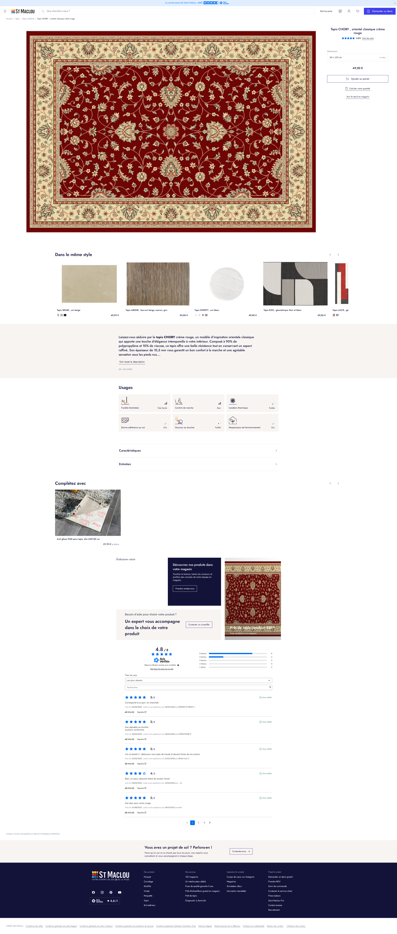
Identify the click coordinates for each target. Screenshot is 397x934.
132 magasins (191, 876)
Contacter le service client (280, 891)
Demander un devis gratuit (280, 876)
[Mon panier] (357, 11)
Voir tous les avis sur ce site (161, 669)
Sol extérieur (149, 905)
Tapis (146, 900)
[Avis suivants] (209, 823)
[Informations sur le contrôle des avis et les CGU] (178, 665)
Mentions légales (205, 926)
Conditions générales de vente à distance (96, 926)
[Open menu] (4, 11)
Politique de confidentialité (253, 926)
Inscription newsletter (236, 891)
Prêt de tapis (191, 895)
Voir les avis (368, 38)
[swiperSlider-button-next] (338, 254)
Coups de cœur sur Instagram (240, 876)
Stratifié (147, 886)
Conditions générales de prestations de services (134, 926)
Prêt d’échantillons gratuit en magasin (202, 891)
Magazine (231, 881)
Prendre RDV (274, 881)
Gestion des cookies (275, 926)
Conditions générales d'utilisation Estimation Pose (176, 926)
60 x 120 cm (358, 57)
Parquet (147, 876)
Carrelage (148, 881)
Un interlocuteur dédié (195, 881)
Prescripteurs (274, 895)
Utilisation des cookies (296, 926)
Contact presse (275, 905)
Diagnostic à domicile (195, 900)
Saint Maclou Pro (276, 900)
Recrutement (274, 909)
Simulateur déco (234, 886)
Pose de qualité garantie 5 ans (199, 886)
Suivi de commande (277, 886)
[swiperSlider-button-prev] (330, 254)
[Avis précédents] (187, 822)
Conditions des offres (34, 926)
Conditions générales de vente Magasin (61, 926)
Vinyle (146, 891)
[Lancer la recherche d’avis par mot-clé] (270, 687)
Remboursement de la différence (227, 926)
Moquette (148, 895)
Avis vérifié (267, 697)
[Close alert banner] (395, 3)
